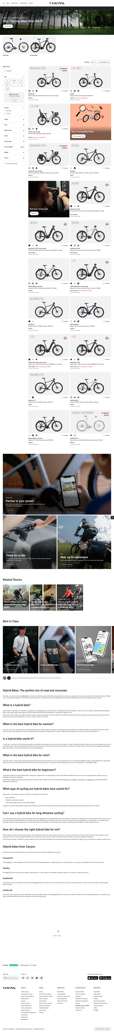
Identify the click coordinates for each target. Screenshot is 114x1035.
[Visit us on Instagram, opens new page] (27, 978)
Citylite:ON (31, 94)
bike (15, 802)
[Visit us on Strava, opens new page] (37, 978)
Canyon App (42, 1010)
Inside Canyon (25, 992)
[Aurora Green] (33, 91)
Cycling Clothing (98, 1005)
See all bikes (7, 26)
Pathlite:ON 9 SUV (75, 362)
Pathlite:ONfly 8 (74, 324)
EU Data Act (24, 1017)
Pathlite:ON (54, 894)
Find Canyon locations (45, 994)
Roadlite (7, 872)
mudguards (74, 779)
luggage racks (91, 779)
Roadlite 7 (73, 171)
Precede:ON (8, 862)
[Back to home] (57, 3)
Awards (23, 1001)
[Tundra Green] (78, 206)
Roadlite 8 (31, 324)
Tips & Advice (43, 1001)
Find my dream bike (78, 136)
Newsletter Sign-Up (12, 978)
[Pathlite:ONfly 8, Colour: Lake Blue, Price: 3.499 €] (90, 307)
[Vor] (9, 678)
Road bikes (97, 992)
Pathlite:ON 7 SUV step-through (37, 248)
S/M (14, 80)
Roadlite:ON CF (74, 438)
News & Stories (43, 998)
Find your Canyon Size (63, 996)
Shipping (78, 996)
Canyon (5, 18)
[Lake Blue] (36, 283)
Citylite (72, 94)
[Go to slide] (86, 678)
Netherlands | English (103, 1029)
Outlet (95, 1008)
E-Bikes (96, 998)
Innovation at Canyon (27, 994)
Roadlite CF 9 (32, 400)
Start (14, 100)
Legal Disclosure (25, 1010)
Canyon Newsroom (26, 1005)
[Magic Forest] (33, 283)
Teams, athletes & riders (46, 996)
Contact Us (79, 1010)
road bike (30, 711)
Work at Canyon (25, 1003)
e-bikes (81, 839)
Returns (78, 1003)
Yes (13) (9, 111)
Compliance (24, 1015)
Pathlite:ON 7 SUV (75, 209)
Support (31, 3)
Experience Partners (44, 1005)
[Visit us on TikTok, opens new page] (41, 978)
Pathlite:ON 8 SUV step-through (79, 286)
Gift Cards (60, 1003)
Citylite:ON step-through (35, 171)
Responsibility (25, 998)
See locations (11, 564)
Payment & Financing (81, 998)
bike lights (81, 779)
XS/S (7, 89)
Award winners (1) (12, 163)
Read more (34, 213)
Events (41, 992)
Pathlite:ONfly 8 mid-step (35, 438)
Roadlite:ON (36, 882)
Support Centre (80, 992)
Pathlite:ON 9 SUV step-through (37, 362)
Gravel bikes (97, 994)
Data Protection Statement (28, 1012)
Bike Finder (60, 992)
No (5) (8, 113)
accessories (65, 779)
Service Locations (80, 994)
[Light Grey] (71, 168)
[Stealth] (71, 435)
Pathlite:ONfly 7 (74, 400)
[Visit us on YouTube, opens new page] (32, 978)
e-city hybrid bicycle (37, 748)
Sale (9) (9, 71)
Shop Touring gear (67, 564)
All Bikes (96, 1010)
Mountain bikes (98, 996)
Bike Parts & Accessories (100, 1003)
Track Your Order (80, 1008)
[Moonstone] (71, 91)
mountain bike (41, 711)
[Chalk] (75, 206)
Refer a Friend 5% (62, 1001)
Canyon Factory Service (45, 1003)
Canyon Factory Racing (27, 996)
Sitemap (41, 1012)
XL (21, 85)
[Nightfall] (36, 91)
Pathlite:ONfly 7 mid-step (35, 286)
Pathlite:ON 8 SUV (75, 248)
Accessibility (24, 1019)
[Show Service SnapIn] (112, 517)
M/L (7, 85)
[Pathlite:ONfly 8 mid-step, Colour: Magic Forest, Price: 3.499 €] (48, 421)
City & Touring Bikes (99, 1001)
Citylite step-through (34, 132)
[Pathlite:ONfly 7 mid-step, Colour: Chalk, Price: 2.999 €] (48, 269)
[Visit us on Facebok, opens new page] (23, 978)
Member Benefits (44, 1008)
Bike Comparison (62, 998)
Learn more (10, 510)
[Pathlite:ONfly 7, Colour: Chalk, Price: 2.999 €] (90, 383)
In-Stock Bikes (61, 994)
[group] (56, 46)
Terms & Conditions (26, 1008)
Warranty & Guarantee (82, 1001)
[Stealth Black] (71, 245)
